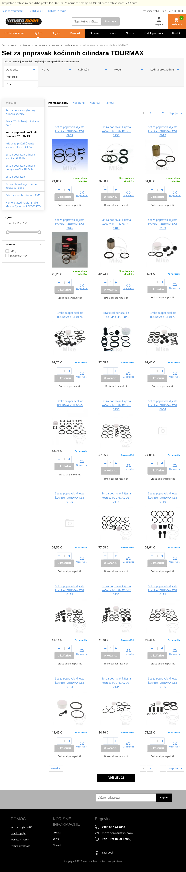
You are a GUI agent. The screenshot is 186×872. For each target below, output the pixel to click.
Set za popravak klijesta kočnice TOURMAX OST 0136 (162, 683)
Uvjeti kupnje (36, 11)
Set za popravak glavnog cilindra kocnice (20, 112)
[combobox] (21, 69)
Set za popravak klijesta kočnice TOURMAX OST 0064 (162, 405)
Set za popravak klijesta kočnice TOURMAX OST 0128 (69, 590)
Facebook (107, 852)
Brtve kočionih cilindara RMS (23, 195)
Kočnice (26, 44)
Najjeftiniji (79, 102)
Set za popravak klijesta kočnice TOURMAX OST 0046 (69, 224)
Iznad (55, 768)
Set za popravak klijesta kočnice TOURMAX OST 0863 (69, 131)
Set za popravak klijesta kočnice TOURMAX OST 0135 (116, 405)
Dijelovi (14, 44)
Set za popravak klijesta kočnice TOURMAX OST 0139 (162, 224)
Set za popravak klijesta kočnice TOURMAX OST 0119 (162, 498)
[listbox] (21, 80)
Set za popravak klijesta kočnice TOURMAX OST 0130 (116, 590)
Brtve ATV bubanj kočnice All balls (23, 123)
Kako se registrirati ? (12, 11)
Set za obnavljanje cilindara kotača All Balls (22, 185)
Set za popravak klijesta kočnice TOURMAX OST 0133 (69, 683)
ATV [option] (9, 84)
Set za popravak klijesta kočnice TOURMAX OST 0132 (162, 590)
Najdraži (95, 102)
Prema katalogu (58, 102)
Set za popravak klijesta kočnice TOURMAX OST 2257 (116, 131)
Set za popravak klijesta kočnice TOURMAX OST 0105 (69, 498)
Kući (4, 44)
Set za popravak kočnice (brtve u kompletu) (56, 44)
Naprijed (174, 113)
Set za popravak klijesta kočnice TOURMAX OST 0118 (116, 498)
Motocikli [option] (12, 76)
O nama (57, 832)
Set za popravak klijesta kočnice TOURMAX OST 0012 (162, 131)
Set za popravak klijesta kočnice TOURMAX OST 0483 (116, 224)
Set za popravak (15, 176)
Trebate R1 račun (57, 11)
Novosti (57, 845)
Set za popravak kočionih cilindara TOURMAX (21, 134)
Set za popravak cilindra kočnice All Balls (20, 156)
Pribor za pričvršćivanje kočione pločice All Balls (20, 145)
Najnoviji (109, 102)
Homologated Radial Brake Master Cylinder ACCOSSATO (23, 204)
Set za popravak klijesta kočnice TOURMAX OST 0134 (116, 683)
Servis (56, 838)
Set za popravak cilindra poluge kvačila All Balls (20, 167)
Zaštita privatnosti (20, 846)
